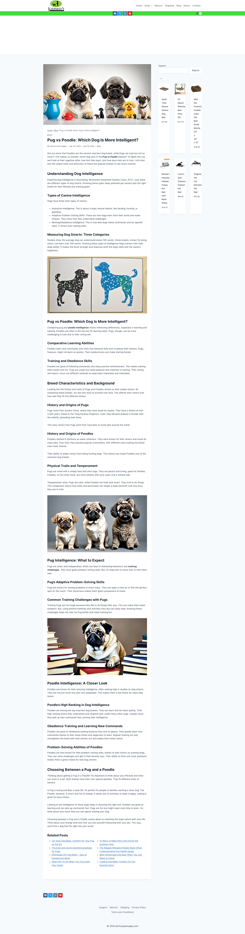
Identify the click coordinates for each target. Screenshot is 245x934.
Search (162, 66)
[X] (120, 13)
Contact (196, 5)
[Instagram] (125, 13)
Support (103, 907)
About (186, 5)
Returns (158, 5)
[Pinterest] (130, 13)
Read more (164, 126)
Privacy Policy (139, 907)
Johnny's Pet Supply (58, 146)
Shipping (169, 5)
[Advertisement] (122, 35)
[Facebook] (115, 13)
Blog (178, 5)
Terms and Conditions (122, 912)
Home (139, 5)
